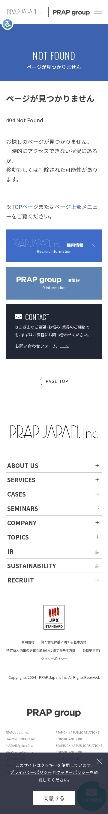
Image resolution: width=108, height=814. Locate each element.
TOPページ (24, 206)
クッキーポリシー (54, 658)
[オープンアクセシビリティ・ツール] (8, 24)
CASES (16, 494)
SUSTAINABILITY (31, 565)
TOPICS (18, 537)
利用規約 (27, 641)
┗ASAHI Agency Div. (19, 745)
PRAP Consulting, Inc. (20, 752)
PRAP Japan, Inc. (17, 732)
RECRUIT (20, 580)
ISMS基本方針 (92, 650)
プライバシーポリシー (31, 772)
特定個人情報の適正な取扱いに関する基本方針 (41, 650)
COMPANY (21, 522)
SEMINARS (22, 508)
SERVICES (21, 479)
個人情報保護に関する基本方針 (63, 641)
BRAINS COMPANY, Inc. (20, 739)
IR (10, 551)
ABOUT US (22, 465)
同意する (54, 798)
